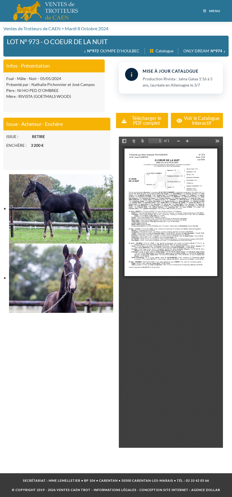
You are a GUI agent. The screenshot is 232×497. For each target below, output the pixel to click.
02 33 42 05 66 (197, 480)
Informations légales (115, 490)
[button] (142, 120)
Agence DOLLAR (205, 490)
